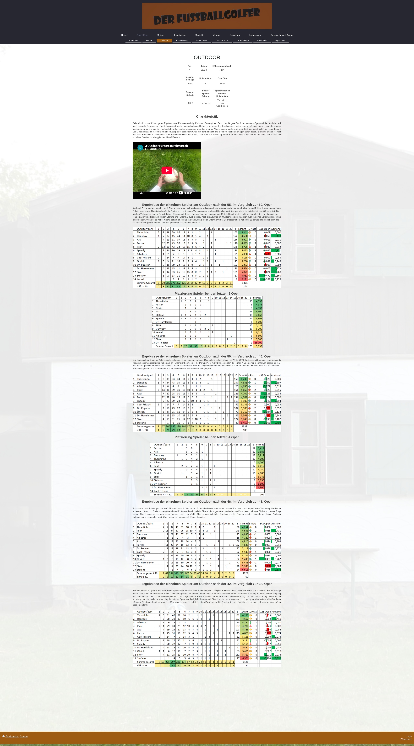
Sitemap (24, 736)
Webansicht (406, 739)
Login (409, 736)
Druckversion (12, 736)
